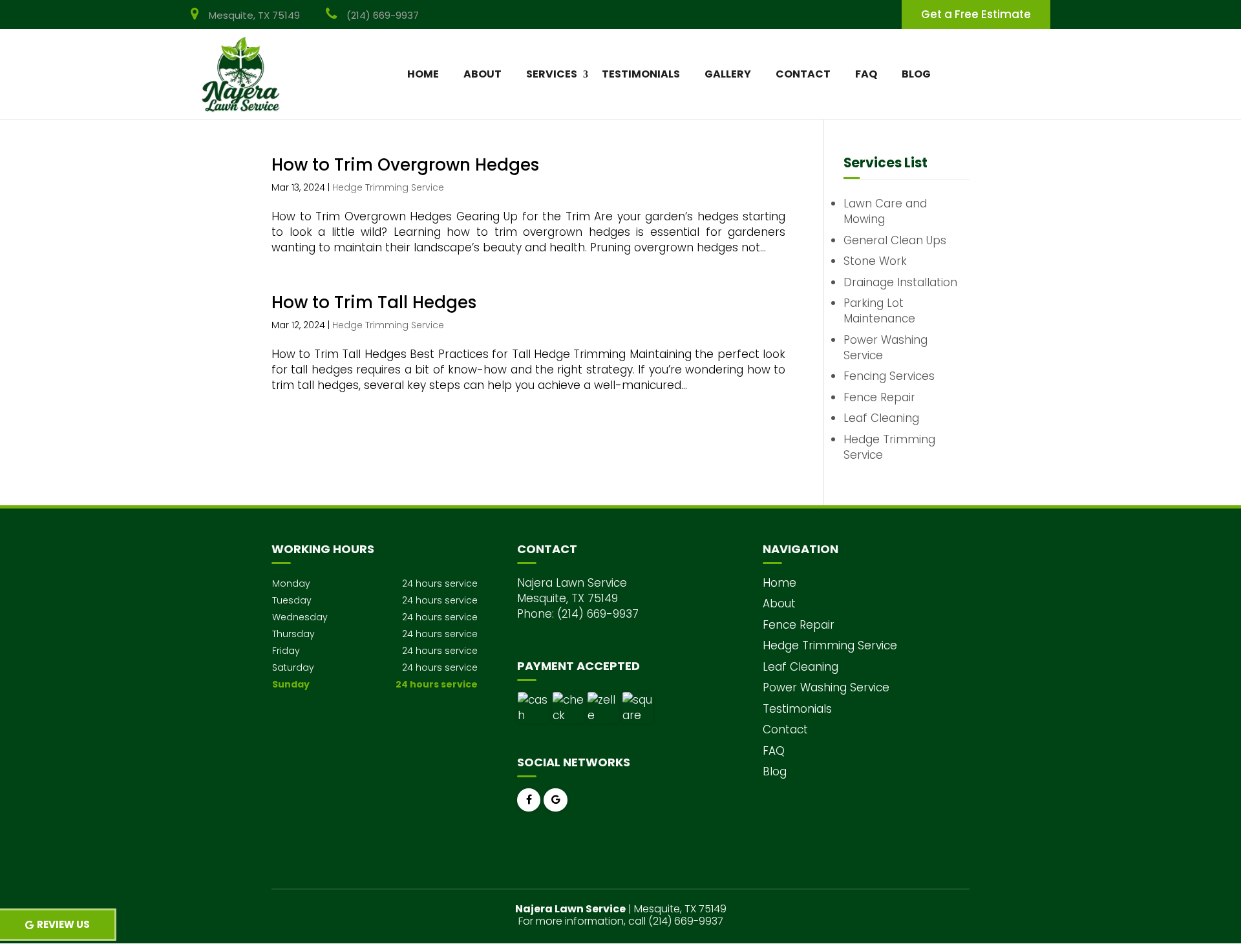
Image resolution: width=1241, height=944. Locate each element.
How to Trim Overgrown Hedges (405, 164)
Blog (916, 74)
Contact (803, 74)
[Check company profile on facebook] (529, 800)
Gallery (728, 74)
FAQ (866, 74)
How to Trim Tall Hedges (373, 302)
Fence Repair (798, 625)
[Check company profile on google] (555, 800)
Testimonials (641, 74)
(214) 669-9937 (382, 15)
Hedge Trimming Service (388, 187)
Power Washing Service (826, 687)
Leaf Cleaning (800, 667)
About (482, 74)
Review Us (63, 924)
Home (423, 74)
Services (551, 74)
